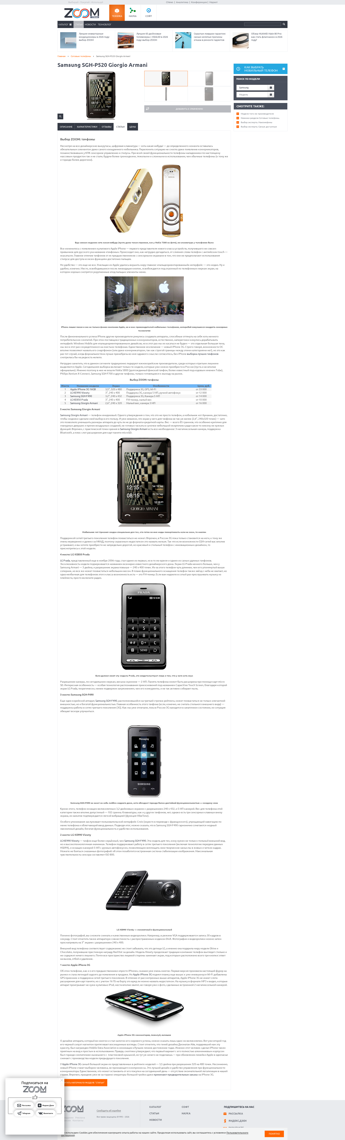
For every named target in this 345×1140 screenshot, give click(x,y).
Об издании (66, 1117)
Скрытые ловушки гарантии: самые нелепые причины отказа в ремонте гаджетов (210, 36)
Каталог (63, 24)
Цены (132, 126)
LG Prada (65, 560)
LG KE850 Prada (79, 399)
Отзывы (106, 126)
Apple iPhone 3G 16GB (83, 389)
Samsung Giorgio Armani (84, 403)
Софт (148, 16)
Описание (66, 126)
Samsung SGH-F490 (81, 396)
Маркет (213, 2)
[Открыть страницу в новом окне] (144, 525)
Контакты (78, 1120)
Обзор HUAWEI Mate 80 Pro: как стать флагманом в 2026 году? (266, 36)
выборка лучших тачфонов (202, 353)
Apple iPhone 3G (142, 974)
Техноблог (104, 24)
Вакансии (65, 1120)
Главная (62, 56)
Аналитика (182, 2)
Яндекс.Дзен (238, 1120)
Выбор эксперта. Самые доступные (259, 126)
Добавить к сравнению (189, 109)
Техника (117, 16)
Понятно (274, 1134)
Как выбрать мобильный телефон (261, 69)
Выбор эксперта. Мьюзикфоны (256, 122)
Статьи (79, 24)
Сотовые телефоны (81, 56)
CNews (169, 2)
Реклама (80, 1117)
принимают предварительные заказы (176, 1074)
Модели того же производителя (257, 114)
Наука (133, 16)
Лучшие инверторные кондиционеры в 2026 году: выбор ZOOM (94, 36)
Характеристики (87, 126)
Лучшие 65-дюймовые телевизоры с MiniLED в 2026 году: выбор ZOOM (152, 36)
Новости (90, 24)
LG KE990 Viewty (79, 392)
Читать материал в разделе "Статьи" (84, 1082)
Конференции (199, 2)
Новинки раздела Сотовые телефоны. (260, 118)
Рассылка (236, 1113)
